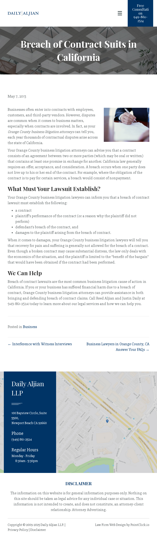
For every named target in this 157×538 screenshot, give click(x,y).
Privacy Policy (18, 530)
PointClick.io (139, 525)
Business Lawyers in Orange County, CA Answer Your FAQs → (118, 347)
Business (30, 326)
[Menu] (120, 13)
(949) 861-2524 (21, 439)
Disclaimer (38, 530)
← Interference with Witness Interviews (40, 344)
